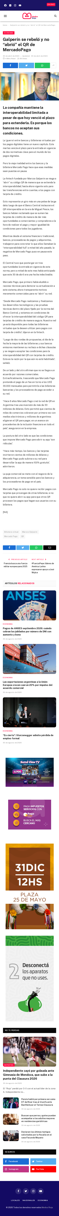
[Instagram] (15, 5)
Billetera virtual (11, 532)
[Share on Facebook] (10, 65)
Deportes (8, 1065)
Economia (8, 33)
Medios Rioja (47, 1207)
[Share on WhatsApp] (42, 65)
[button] (5, 16)
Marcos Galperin (29, 532)
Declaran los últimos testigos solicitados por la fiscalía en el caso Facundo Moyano (36, 1135)
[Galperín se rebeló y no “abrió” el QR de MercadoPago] (29, 86)
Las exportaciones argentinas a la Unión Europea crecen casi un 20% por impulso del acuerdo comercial (27, 685)
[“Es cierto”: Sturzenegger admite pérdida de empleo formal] (29, 712)
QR (22, 536)
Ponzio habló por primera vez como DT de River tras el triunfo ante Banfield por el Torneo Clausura (38, 1102)
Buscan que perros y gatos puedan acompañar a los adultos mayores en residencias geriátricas (38, 1118)
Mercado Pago (11, 536)
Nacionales (29, 1200)
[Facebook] (5, 5)
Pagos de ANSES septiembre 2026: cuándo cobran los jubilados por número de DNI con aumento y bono (27, 631)
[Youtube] (19, 5)
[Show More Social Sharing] (53, 65)
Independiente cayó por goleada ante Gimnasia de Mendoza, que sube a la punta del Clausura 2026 (28, 1074)
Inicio (5, 25)
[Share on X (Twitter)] (26, 65)
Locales (15, 1200)
